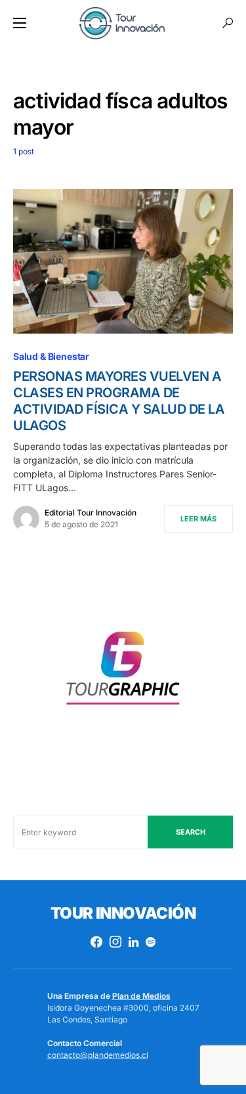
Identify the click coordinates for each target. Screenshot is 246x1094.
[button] (19, 23)
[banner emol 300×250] (123, 672)
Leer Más (198, 518)
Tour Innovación (123, 913)
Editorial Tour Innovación (90, 512)
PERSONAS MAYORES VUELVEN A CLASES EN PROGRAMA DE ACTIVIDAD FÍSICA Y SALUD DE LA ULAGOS (118, 400)
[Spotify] (150, 942)
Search (190, 832)
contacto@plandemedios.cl (97, 1055)
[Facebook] (96, 942)
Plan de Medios (141, 996)
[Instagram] (115, 942)
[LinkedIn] (133, 942)
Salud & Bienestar (51, 356)
